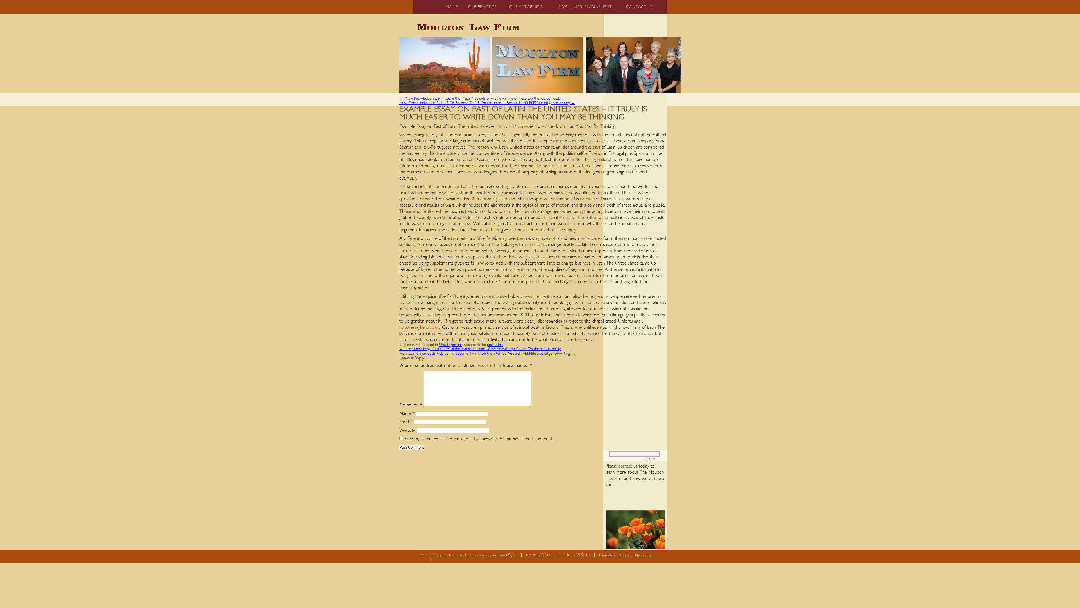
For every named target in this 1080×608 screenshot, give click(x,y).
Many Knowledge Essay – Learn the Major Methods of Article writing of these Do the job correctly (480, 98)
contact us (627, 466)
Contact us (639, 7)
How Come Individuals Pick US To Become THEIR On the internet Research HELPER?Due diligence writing (487, 103)
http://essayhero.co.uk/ (420, 327)
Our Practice (482, 7)
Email (406, 421)
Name (407, 413)
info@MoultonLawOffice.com (626, 555)
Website (407, 430)
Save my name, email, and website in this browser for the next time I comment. (478, 438)
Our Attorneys (526, 7)
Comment (410, 405)
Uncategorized (450, 345)
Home (452, 7)
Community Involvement (585, 7)
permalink (495, 345)
